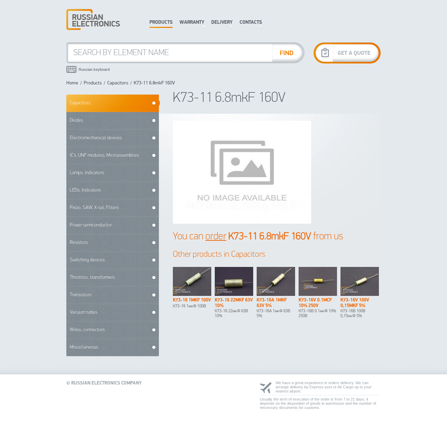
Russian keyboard (94, 69)
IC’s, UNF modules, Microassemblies (104, 155)
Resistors (79, 242)
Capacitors (117, 83)
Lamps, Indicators (87, 173)
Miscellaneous (84, 347)
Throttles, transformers (92, 277)
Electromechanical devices (96, 138)
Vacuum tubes (83, 312)
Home (72, 83)
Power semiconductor (91, 225)
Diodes (76, 120)
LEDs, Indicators (85, 190)
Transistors (80, 295)
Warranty (191, 22)
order (215, 237)
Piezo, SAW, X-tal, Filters (94, 207)
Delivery (222, 22)
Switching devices (87, 260)
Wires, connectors (87, 330)
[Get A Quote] (347, 53)
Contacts (251, 22)
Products (161, 22)
